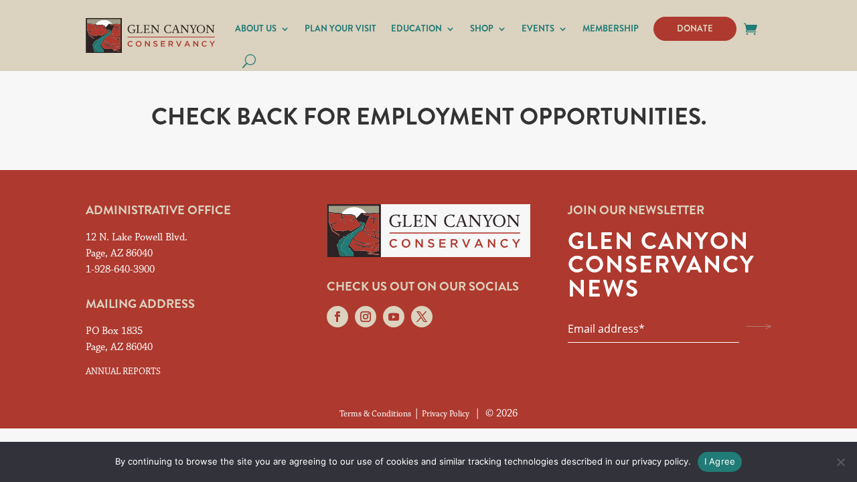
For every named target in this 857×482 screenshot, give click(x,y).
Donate (695, 28)
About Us (256, 28)
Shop (481, 28)
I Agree (720, 461)
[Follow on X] (422, 316)
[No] (840, 462)
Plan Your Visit (340, 28)
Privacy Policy (445, 414)
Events (538, 28)
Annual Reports (123, 371)
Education (416, 28)
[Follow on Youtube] (393, 316)
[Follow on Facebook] (337, 316)
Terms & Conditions (375, 414)
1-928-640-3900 (120, 269)
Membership (610, 28)
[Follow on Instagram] (365, 316)
